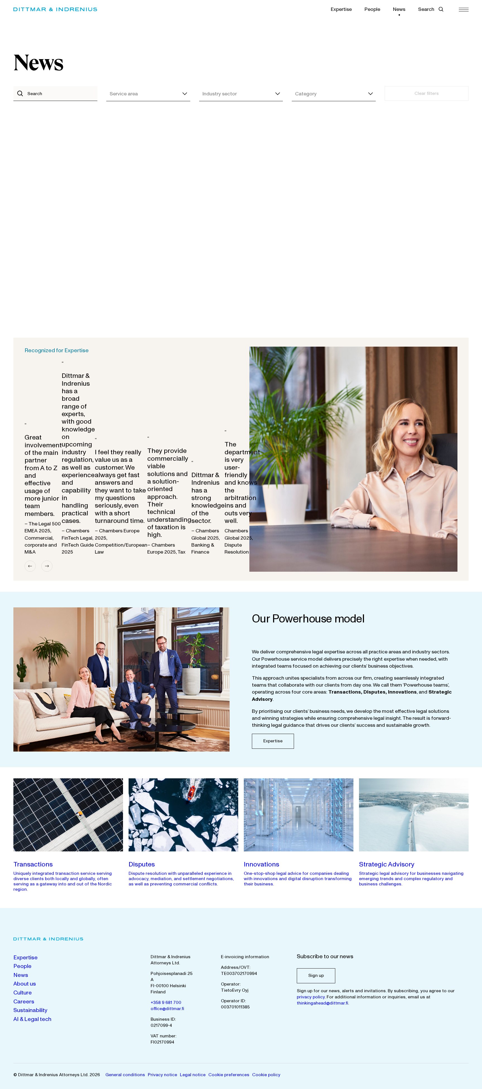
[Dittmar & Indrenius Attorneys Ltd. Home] (55, 9)
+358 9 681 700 (166, 1002)
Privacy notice (162, 1075)
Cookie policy (266, 1075)
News (399, 9)
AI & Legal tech (32, 1019)
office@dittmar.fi (167, 1009)
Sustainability (30, 1010)
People (372, 9)
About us (24, 984)
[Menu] (464, 9)
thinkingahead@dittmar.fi (322, 1003)
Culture (22, 993)
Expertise (341, 9)
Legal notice (193, 1075)
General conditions (125, 1075)
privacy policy (311, 997)
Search (426, 9)
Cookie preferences (228, 1075)
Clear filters (426, 93)
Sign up (316, 975)
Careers (23, 1002)
